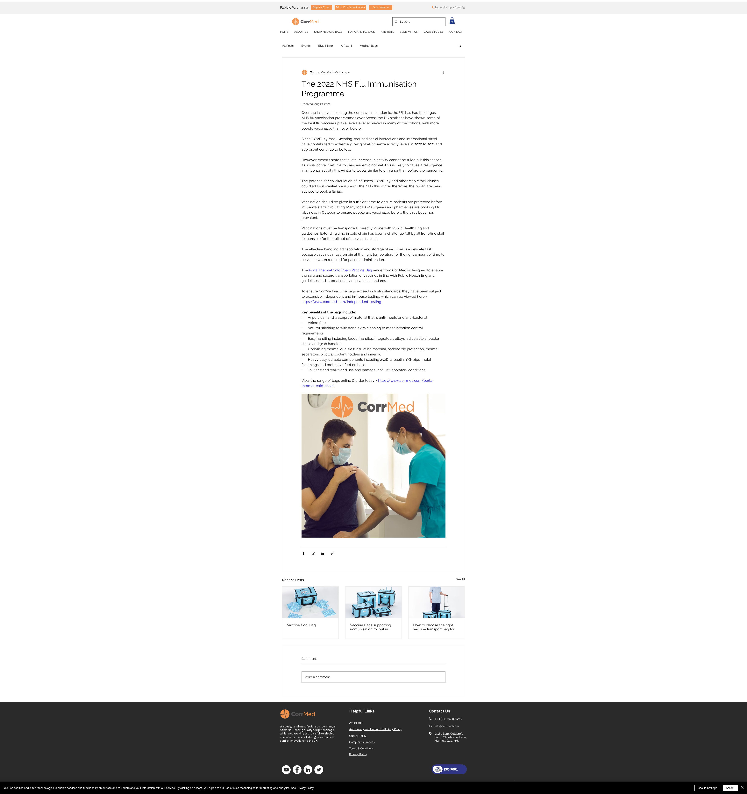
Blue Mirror (325, 45)
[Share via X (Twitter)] (313, 553)
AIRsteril (346, 45)
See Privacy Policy (302, 788)
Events (305, 45)
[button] (452, 20)
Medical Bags (369, 45)
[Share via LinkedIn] (322, 553)
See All (460, 579)
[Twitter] (318, 769)
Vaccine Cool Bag (301, 625)
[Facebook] (297, 769)
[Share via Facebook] (303, 553)
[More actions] (443, 72)
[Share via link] (332, 553)
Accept (730, 788)
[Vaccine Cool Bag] (310, 602)
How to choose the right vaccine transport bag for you (433, 627)
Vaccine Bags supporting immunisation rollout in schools (370, 627)
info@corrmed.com (447, 726)
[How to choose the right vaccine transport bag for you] (437, 602)
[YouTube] (286, 769)
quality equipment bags (318, 729)
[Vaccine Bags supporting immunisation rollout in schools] (373, 602)
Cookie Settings (707, 788)
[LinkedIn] (307, 769)
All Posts (288, 45)
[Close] (742, 788)
